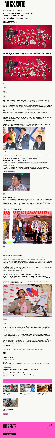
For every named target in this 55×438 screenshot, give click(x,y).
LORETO (15, 10)
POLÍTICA (22, 10)
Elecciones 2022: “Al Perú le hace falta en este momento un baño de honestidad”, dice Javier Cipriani (22, 349)
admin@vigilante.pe (48, 427)
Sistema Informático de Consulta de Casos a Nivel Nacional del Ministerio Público (26, 116)
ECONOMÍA (19, 10)
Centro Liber (27, 363)
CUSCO (12, 10)
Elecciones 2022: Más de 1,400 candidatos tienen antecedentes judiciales (17, 347)
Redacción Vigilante (10, 21)
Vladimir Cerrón (13, 365)
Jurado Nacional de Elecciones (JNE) (33, 109)
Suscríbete (9, 434)
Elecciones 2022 (32, 363)
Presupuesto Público (6, 365)
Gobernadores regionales (43, 363)
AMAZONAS (5, 10)
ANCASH (8, 10)
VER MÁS (5, 414)
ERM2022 (37, 363)
